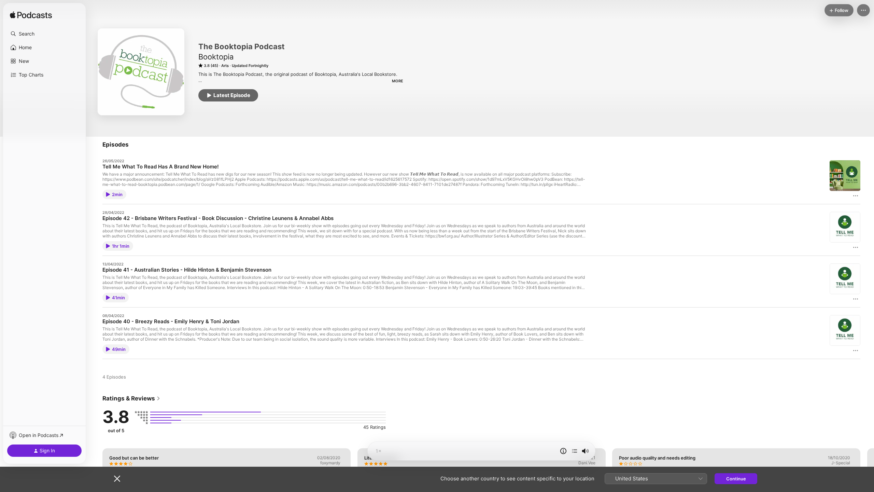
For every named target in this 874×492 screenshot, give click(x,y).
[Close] (117, 479)
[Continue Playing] (574, 451)
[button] (44, 34)
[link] (131, 398)
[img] (31, 15)
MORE (397, 81)
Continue (736, 478)
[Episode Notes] (563, 451)
